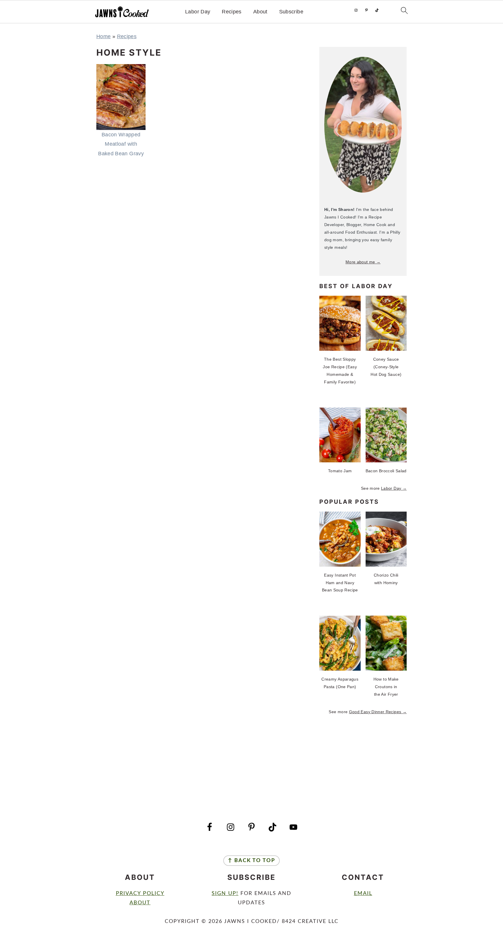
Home (103, 36)
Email (363, 893)
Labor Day (197, 12)
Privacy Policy (140, 893)
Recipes (232, 12)
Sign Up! (225, 893)
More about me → (363, 262)
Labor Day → (394, 488)
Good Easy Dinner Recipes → (378, 711)
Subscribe (291, 12)
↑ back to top (251, 860)
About (260, 12)
